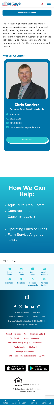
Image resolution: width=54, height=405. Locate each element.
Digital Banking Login (27, 13)
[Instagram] (38, 306)
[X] (21, 306)
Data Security (15, 338)
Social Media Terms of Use (16, 334)
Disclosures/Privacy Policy (18, 343)
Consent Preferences (27, 392)
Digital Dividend (39, 316)
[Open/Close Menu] (48, 4)
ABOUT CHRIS (27, 140)
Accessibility (37, 343)
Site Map (32, 347)
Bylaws (42, 356)
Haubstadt (15, 114)
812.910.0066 (16, 123)
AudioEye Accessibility (25, 351)
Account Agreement (31, 338)
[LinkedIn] (26, 306)
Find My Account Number (19, 316)
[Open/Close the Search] (42, 4)
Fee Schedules (19, 347)
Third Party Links (36, 334)
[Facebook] (15, 306)
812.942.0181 (15, 118)
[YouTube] (33, 306)
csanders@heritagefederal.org (25, 127)
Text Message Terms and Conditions (22, 356)
